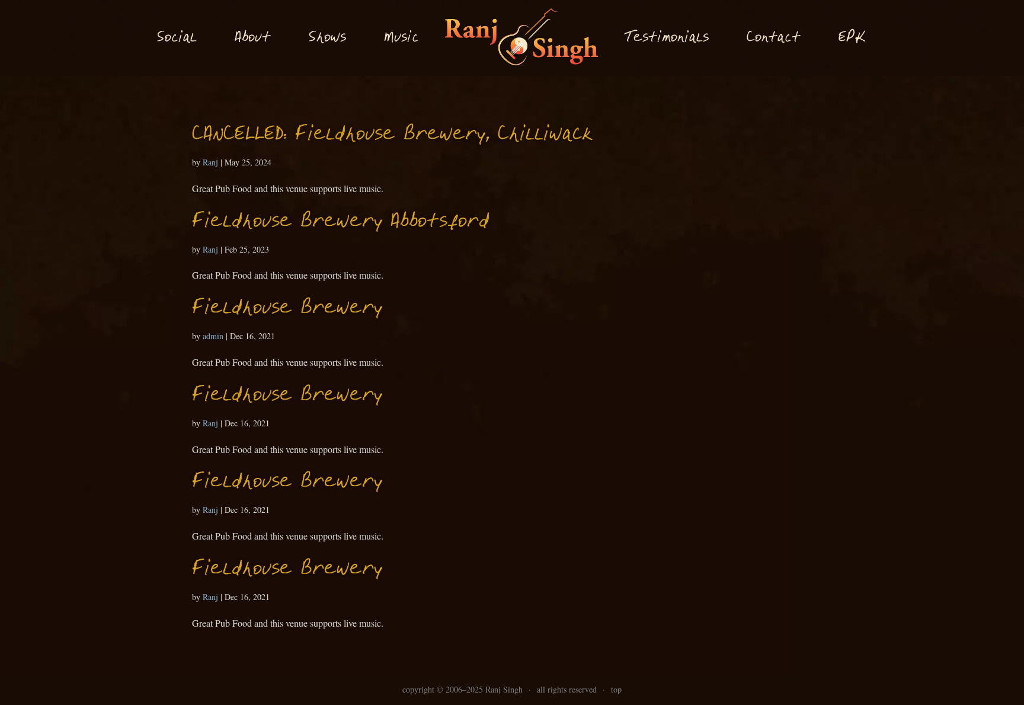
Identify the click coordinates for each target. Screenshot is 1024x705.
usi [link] (401, 38)
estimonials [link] (666, 38)
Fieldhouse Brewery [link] (287, 308)
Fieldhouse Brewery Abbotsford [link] (340, 222)
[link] (521, 38)
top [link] (616, 689)
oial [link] (177, 38)
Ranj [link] (210, 162)
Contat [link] (774, 38)
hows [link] (327, 38)
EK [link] (852, 37)
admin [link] (213, 336)
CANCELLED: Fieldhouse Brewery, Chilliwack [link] (392, 135)
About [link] (253, 38)
